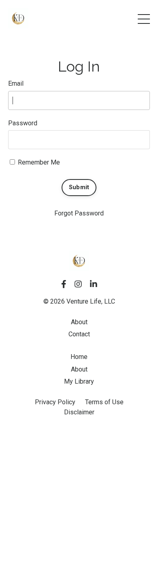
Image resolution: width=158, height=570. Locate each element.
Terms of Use (104, 402)
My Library (79, 381)
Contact (79, 334)
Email (15, 83)
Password (22, 123)
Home (79, 357)
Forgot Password (79, 213)
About (79, 322)
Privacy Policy (55, 402)
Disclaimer (79, 412)
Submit (79, 187)
